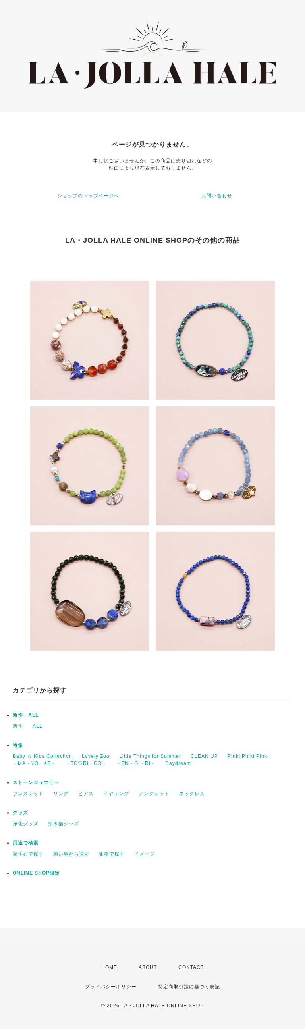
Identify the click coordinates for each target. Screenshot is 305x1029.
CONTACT (191, 967)
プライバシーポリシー (111, 986)
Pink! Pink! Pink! (248, 756)
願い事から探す (71, 854)
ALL (37, 726)
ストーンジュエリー (36, 782)
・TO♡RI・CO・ (86, 763)
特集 (18, 745)
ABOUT (148, 967)
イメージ (144, 854)
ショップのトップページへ (88, 195)
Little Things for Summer (150, 756)
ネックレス (192, 793)
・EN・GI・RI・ (136, 763)
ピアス (86, 793)
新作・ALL (26, 715)
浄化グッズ (26, 824)
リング (61, 793)
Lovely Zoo (96, 756)
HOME (109, 967)
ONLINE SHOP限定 (36, 873)
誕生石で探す (28, 854)
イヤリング (116, 793)
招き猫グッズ (63, 824)
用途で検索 (26, 843)
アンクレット (154, 793)
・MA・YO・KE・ (34, 763)
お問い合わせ (216, 195)
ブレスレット (28, 793)
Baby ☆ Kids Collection (42, 756)
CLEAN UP (204, 756)
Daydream (178, 763)
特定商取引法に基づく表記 (189, 986)
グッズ (20, 812)
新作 (18, 726)
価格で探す (112, 854)
